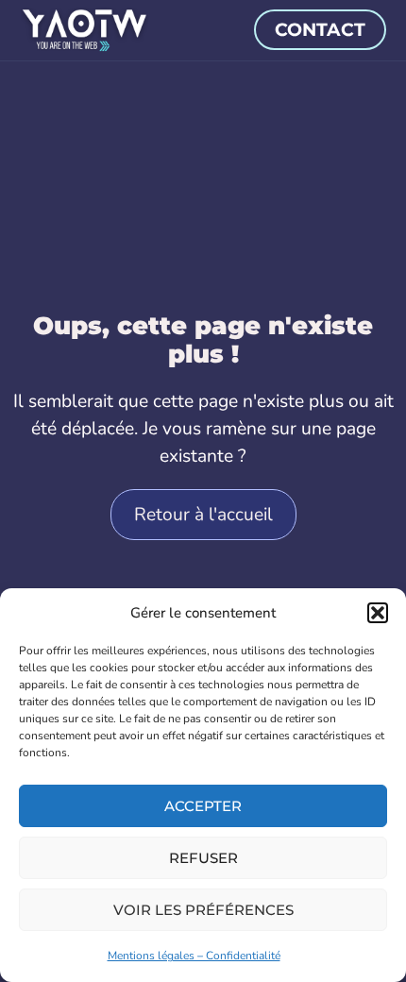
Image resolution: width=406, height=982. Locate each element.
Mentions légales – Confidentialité (194, 955)
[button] (377, 612)
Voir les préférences (203, 910)
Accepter (203, 806)
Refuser (203, 858)
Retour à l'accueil (203, 514)
